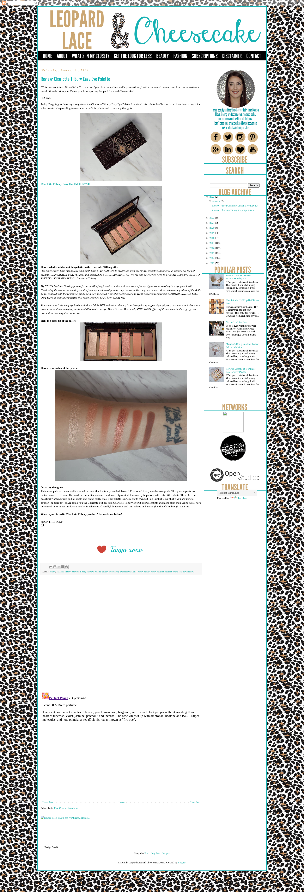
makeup (168, 571)
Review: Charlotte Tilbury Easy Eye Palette (233, 210)
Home (121, 802)
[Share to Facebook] (63, 567)
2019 (212, 232)
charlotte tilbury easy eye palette (86, 571)
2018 (212, 237)
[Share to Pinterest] (67, 567)
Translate (242, 498)
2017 (212, 242)
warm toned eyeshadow (183, 571)
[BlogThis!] (55, 567)
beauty (52, 571)
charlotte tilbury (63, 571)
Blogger (182, 862)
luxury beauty (144, 571)
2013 (212, 263)
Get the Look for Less (236, 322)
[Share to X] (59, 567)
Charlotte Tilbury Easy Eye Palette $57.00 (65, 184)
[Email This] (51, 567)
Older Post (195, 802)
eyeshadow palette (128, 571)
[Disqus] (121, 636)
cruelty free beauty (110, 571)
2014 (212, 258)
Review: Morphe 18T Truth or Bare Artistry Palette (240, 370)
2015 (212, 253)
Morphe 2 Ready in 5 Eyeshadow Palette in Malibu (242, 345)
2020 (212, 227)
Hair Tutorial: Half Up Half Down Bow (242, 301)
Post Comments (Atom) (66, 808)
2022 (212, 217)
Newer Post (47, 802)
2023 (212, 196)
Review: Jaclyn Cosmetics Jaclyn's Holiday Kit (235, 205)
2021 (212, 222)
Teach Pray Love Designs (157, 853)
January (216, 201)
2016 (212, 248)
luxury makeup (157, 571)
